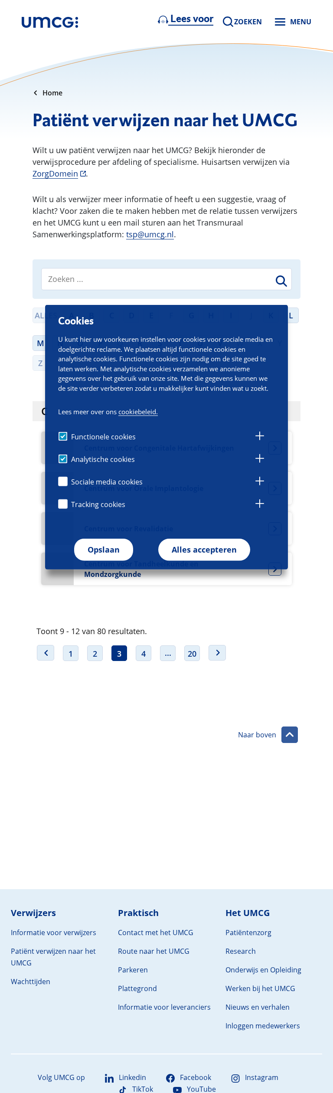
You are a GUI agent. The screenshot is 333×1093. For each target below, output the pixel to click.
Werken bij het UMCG (260, 988)
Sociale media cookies (107, 482)
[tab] (259, 437)
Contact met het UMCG (155, 932)
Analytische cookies (103, 459)
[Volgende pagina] (217, 653)
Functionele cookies (103, 437)
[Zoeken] (280, 282)
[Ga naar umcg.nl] (50, 22)
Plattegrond (137, 988)
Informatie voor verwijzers (53, 932)
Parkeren (133, 970)
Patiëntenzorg (248, 932)
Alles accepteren (204, 549)
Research (240, 951)
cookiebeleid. (138, 411)
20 (192, 653)
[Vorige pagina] (45, 653)
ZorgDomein (55, 173)
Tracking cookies (98, 504)
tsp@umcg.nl (150, 234)
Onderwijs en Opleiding (263, 970)
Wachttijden (30, 981)
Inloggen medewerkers (262, 1026)
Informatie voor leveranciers (164, 1007)
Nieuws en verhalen (257, 1007)
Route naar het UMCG (153, 951)
